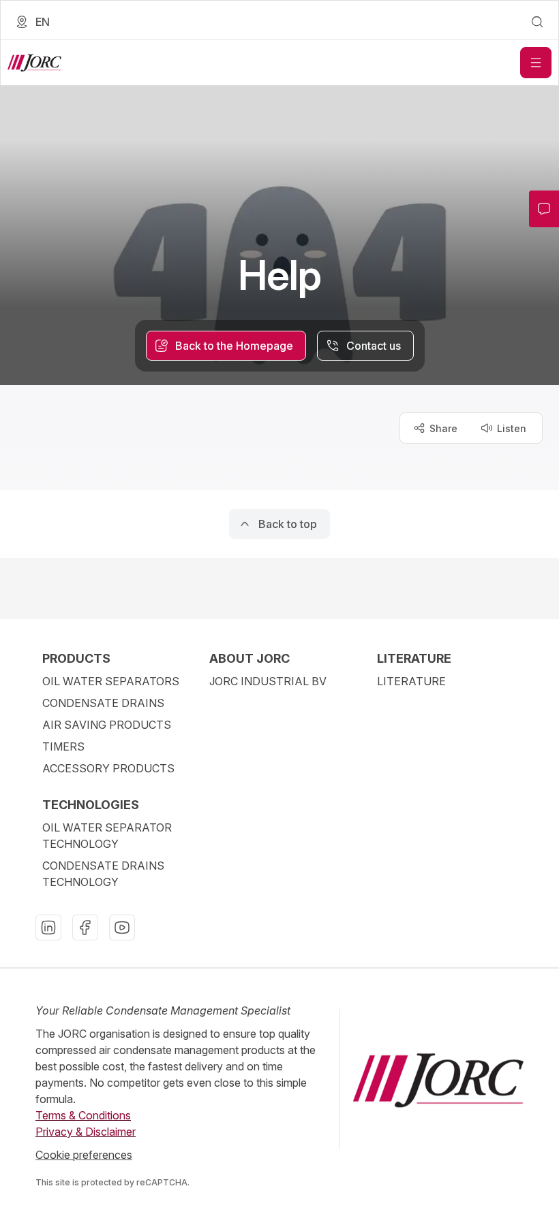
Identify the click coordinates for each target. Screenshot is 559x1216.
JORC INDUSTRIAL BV (268, 681)
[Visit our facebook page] (85, 927)
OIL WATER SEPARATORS (110, 681)
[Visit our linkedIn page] (48, 927)
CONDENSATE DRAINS (103, 703)
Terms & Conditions (83, 1115)
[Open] (536, 62)
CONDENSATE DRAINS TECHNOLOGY (103, 874)
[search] (537, 21)
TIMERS (63, 746)
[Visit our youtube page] (122, 927)
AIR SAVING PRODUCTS (106, 725)
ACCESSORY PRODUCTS (108, 768)
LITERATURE (411, 681)
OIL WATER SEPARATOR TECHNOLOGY (107, 836)
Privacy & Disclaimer (85, 1131)
